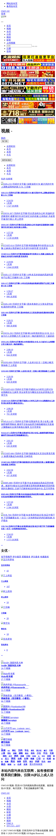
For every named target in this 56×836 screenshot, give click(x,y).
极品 (3, 764)
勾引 (43, 756)
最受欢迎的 (6, 160)
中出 (45, 753)
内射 (37, 761)
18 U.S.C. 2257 (13, 826)
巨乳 (25, 761)
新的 (3, 138)
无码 (20, 750)
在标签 (9, 179)
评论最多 (35, 557)
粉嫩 (6, 762)
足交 (10, 756)
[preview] (2, 182)
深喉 (15, 753)
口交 (38, 758)
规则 (9, 820)
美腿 (22, 756)
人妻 (3, 753)
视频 (9, 28)
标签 (9, 40)
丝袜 (49, 756)
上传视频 (11, 43)
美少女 (39, 750)
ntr (9, 750)
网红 (14, 750)
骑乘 (19, 762)
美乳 (32, 750)
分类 (9, 34)
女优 (9, 31)
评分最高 (17, 557)
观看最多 (26, 557)
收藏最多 (44, 557)
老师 (49, 762)
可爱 (51, 750)
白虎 (19, 764)
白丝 (34, 756)
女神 (26, 758)
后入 (7, 759)
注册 (9, 48)
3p (14, 764)
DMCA (10, 823)
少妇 (28, 756)
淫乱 (9, 753)
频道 (9, 37)
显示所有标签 (36, 764)
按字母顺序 (6, 557)
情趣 (32, 759)
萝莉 (13, 758)
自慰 (20, 759)
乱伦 (43, 762)
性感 (49, 759)
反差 (25, 764)
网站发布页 (12, 3)
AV (5, 11)
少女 (39, 753)
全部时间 (11, 146)
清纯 (5, 756)
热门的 (4, 141)
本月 (9, 149)
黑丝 (13, 761)
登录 (3, 14)
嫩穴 (45, 750)
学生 (27, 750)
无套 (52, 753)
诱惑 (16, 756)
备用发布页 (12, 6)
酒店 (31, 762)
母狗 (33, 753)
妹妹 (9, 764)
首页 (9, 26)
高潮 (3, 750)
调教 (21, 753)
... (2, 544)
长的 (3, 179)
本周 (9, 152)
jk (39, 756)
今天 (9, 155)
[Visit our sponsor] (28, 61)
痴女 (27, 753)
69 (44, 759)
